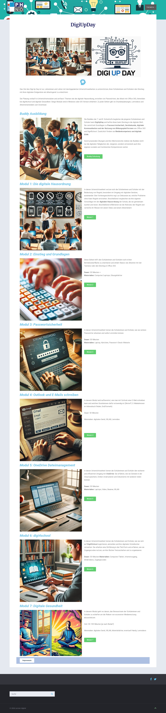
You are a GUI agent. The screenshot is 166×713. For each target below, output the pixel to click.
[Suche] (52, 694)
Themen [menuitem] (150, 7)
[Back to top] (155, 708)
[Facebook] (151, 679)
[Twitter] (155, 679)
